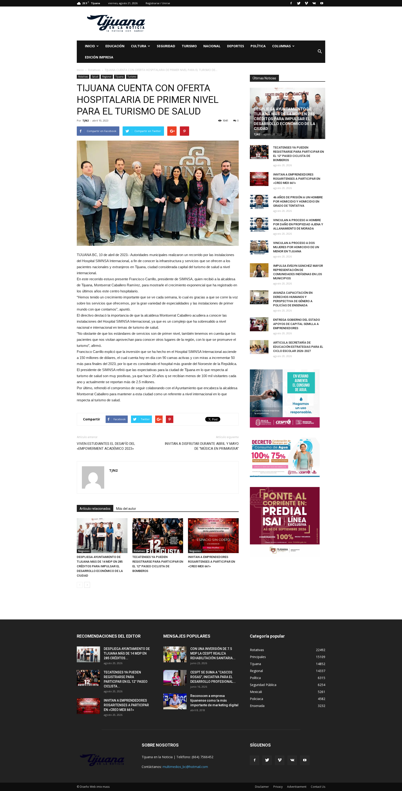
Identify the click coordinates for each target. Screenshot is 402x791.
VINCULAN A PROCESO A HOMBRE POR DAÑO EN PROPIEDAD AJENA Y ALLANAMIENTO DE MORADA (298, 224)
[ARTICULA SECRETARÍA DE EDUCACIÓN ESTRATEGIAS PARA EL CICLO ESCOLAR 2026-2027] (259, 347)
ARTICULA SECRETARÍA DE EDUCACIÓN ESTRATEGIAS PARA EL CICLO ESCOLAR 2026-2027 (298, 347)
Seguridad (166, 46)
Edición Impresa (99, 57)
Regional (106, 76)
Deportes (235, 46)
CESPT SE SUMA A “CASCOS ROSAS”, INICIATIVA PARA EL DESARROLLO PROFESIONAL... (213, 676)
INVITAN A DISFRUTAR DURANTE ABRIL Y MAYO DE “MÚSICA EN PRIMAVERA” (202, 446)
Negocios (84, 551)
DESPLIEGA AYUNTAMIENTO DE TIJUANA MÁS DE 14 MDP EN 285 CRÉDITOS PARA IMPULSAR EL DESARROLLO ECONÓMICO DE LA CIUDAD (100, 566)
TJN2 (85, 120)
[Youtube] (321, 3)
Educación (114, 46)
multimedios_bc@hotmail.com (185, 766)
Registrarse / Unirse (158, 3)
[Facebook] (291, 3)
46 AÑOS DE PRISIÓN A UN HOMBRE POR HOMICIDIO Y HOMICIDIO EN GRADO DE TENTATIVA (298, 201)
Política (258, 46)
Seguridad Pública (263, 685)
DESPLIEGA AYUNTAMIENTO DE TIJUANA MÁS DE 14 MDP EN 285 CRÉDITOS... (127, 653)
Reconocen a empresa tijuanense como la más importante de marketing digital (214, 700)
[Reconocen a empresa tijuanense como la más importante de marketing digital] (175, 701)
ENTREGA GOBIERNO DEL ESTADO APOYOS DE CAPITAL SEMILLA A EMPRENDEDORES (296, 324)
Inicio (90, 46)
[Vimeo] (306, 3)
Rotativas (83, 76)
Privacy (278, 787)
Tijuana (119, 76)
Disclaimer (262, 787)
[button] (319, 51)
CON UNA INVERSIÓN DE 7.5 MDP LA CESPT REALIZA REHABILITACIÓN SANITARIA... (212, 653)
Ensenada (257, 705)
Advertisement (296, 787)
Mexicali (256, 692)
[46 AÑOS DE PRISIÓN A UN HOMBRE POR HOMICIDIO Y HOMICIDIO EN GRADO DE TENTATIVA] (259, 202)
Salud (95, 76)
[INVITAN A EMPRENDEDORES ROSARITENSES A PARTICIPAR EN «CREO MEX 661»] (213, 535)
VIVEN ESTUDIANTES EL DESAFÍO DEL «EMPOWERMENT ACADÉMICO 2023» (106, 446)
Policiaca (256, 698)
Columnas (281, 46)
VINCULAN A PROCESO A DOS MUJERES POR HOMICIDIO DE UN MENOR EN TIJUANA (296, 247)
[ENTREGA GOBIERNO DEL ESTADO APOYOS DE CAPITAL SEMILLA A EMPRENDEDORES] (259, 324)
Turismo (189, 46)
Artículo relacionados (95, 508)
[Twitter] (298, 3)
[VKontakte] (314, 3)
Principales (258, 657)
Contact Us (318, 787)
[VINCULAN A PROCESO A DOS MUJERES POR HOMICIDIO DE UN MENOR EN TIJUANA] (259, 247)
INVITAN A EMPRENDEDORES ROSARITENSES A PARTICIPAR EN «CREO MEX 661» (211, 561)
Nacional (212, 46)
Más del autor (126, 508)
